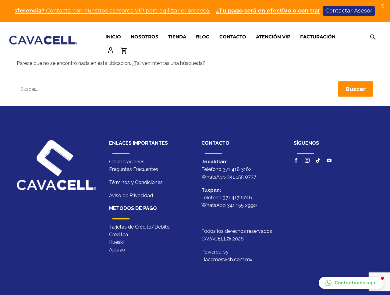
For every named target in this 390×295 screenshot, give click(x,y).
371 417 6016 (237, 198)
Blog (203, 37)
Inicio (113, 37)
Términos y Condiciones (136, 182)
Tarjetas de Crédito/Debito (139, 227)
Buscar (356, 89)
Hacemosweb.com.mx (226, 259)
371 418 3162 (237, 169)
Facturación (317, 37)
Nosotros (144, 37)
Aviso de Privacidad (131, 195)
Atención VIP (273, 37)
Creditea (118, 234)
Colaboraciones (126, 162)
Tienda (177, 37)
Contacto (232, 37)
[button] (351, 283)
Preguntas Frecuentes (133, 169)
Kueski (116, 242)
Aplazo (117, 250)
